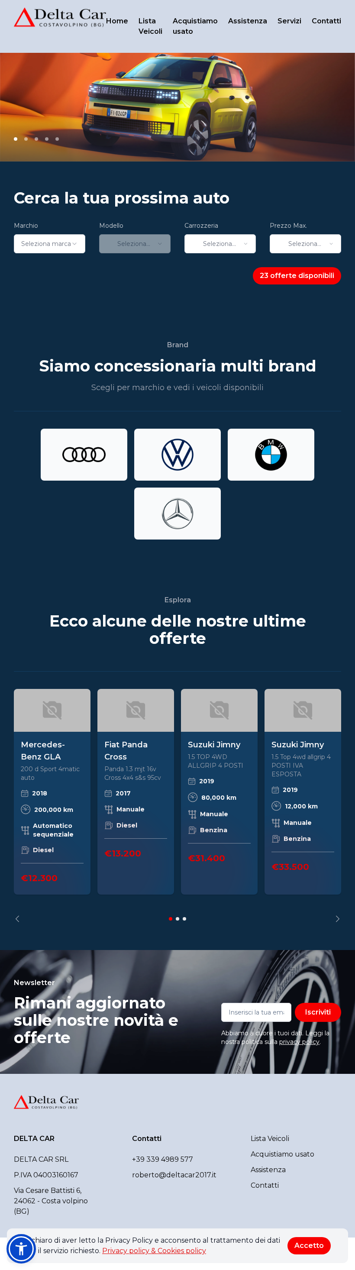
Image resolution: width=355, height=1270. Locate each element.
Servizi (289, 21)
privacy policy (299, 1042)
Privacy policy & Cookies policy (154, 1251)
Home (117, 21)
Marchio (26, 225)
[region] (177, 806)
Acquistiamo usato (195, 26)
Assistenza (247, 21)
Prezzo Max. (288, 225)
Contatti (326, 21)
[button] (21, 1248)
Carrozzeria (201, 225)
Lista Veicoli (150, 26)
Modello (111, 225)
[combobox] (49, 243)
